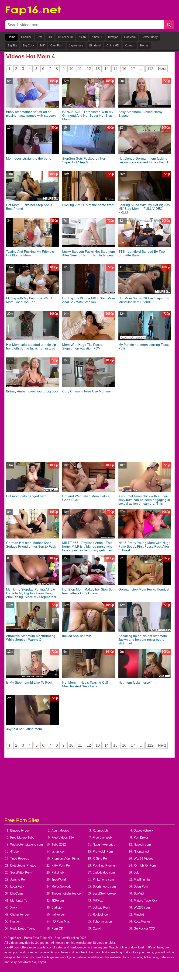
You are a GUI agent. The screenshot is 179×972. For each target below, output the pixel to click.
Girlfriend (95, 45)
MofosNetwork (61, 886)
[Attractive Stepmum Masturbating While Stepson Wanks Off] (32, 630)
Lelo (136, 872)
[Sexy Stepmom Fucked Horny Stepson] (144, 106)
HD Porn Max (61, 921)
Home (11, 37)
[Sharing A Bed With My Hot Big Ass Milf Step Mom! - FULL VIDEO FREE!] (144, 199)
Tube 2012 (59, 844)
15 (115, 69)
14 (106, 69)
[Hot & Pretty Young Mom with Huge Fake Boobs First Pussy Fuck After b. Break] (144, 537)
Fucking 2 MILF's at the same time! (88, 205)
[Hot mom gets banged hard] (32, 491)
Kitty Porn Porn (62, 865)
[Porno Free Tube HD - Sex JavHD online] (33, 14)
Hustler (15, 921)
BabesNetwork (143, 830)
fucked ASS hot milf (76, 636)
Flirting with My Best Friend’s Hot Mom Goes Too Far (30, 300)
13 (98, 69)
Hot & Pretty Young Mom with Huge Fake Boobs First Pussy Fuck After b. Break (144, 546)
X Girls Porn (101, 858)
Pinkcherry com (103, 879)
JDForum (58, 900)
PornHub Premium (105, 865)
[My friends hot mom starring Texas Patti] (144, 339)
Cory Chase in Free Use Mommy (86, 391)
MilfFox (98, 900)
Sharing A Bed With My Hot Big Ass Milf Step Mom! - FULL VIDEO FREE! (144, 208)
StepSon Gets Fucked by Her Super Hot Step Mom (83, 160)
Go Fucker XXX (144, 928)
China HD (113, 45)
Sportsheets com (104, 886)
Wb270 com (142, 907)
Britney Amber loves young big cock (32, 391)
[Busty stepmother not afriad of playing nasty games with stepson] (32, 106)
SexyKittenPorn (20, 872)
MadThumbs (142, 879)
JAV (39, 37)
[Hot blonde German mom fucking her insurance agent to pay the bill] (144, 153)
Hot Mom (130, 37)
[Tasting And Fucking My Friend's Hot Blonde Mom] (32, 246)
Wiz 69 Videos (143, 858)
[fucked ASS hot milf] (88, 630)
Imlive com (59, 914)
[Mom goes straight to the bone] (32, 153)
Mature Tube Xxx (145, 900)
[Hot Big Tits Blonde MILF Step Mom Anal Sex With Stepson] (88, 293)
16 (124, 69)
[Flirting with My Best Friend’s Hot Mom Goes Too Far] (32, 293)
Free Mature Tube (22, 837)
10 (71, 69)
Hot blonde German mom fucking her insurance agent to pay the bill (143, 160)
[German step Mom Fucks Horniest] (144, 584)
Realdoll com (101, 914)
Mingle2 (139, 914)
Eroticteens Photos (23, 865)
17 (133, 69)
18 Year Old (65, 37)
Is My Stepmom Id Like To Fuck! (29, 682)
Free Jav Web (102, 837)
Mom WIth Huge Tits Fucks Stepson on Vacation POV (82, 346)
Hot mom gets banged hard (26, 496)
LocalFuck (17, 886)
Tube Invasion (102, 921)
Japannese (76, 45)
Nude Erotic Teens (22, 928)
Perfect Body (149, 37)
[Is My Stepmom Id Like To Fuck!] (32, 677)
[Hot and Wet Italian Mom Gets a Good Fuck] (88, 491)
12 (89, 69)
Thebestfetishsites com (67, 893)
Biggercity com (20, 830)
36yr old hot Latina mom (24, 729)
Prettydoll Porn (103, 851)
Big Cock (28, 45)
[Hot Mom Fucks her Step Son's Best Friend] (32, 199)
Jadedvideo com (104, 872)
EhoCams (17, 893)
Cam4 (97, 928)
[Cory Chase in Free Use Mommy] (88, 386)
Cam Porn (56, 45)
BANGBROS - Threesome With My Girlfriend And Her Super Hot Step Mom (87, 115)
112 (150, 69)
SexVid (139, 893)
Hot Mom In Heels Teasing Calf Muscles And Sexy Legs (85, 684)
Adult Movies (60, 830)
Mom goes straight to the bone (28, 158)
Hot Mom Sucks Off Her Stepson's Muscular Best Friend (143, 300)
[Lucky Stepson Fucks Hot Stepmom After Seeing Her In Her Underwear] (88, 246)
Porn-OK (57, 928)
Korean (129, 45)
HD (50, 37)
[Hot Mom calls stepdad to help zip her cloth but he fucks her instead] (32, 339)
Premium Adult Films (66, 858)
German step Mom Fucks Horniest (143, 589)
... (141, 69)
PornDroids (141, 837)
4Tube (14, 851)
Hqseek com (142, 844)
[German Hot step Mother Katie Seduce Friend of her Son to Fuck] (32, 537)
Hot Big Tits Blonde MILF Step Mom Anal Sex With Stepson (88, 300)
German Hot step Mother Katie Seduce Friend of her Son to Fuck (31, 544)
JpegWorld (59, 879)
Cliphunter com (20, 914)
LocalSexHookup (104, 893)
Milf (42, 45)
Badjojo (57, 907)
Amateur (97, 37)
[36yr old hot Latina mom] (32, 723)
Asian (82, 37)
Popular (26, 37)
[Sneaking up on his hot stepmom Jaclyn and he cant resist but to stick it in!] (144, 630)
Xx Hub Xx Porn (145, 865)
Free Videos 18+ (63, 837)
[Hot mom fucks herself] (144, 677)
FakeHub (58, 872)
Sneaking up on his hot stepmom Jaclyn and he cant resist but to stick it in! (142, 639)
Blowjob (113, 37)
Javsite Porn (18, 879)
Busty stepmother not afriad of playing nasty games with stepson (31, 113)
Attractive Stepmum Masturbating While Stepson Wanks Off (30, 637)
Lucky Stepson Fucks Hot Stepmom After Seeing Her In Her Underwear (88, 253)
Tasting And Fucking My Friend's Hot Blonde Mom (30, 253)
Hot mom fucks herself (134, 682)
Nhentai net (141, 851)
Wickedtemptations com (26, 844)
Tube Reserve (19, 858)
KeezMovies (142, 921)
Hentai (144, 45)
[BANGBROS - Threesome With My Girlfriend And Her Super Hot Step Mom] (88, 106)
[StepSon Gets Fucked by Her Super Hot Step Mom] (88, 153)
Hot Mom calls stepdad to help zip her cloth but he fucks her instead (31, 346)
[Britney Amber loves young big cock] (32, 386)
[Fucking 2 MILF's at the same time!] (88, 199)
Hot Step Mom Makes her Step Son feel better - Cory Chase (88, 591)
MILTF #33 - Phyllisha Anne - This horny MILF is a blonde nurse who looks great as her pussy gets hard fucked (87, 548)
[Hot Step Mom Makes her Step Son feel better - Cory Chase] (88, 584)
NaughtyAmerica (104, 844)
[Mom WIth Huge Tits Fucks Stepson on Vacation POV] (88, 339)
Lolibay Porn (101, 907)
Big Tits (12, 45)
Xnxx (13, 907)
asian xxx (58, 851)
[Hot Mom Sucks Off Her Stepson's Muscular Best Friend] (144, 293)
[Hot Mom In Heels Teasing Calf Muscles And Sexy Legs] (88, 677)
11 (80, 69)
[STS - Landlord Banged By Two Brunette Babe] (144, 246)
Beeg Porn (141, 886)
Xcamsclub (100, 830)
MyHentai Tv (19, 900)
